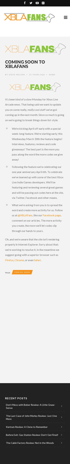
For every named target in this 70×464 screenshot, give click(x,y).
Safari (37, 260)
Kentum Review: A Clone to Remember (27, 426)
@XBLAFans (25, 215)
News (52, 75)
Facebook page (52, 215)
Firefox (9, 260)
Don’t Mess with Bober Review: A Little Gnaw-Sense (30, 406)
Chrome (19, 260)
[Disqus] (35, 328)
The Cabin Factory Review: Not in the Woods (30, 442)
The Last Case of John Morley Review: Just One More (31, 417)
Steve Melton (17, 75)
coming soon (22, 272)
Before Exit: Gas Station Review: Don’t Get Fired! (32, 434)
